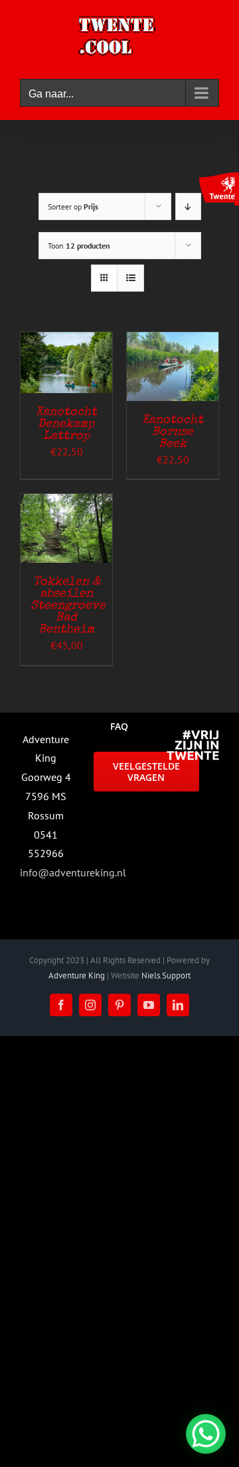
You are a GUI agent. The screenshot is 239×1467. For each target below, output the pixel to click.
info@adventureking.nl (73, 872)
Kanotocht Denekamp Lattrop (66, 424)
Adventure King (76, 975)
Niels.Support (166, 975)
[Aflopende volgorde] (188, 206)
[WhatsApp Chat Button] (206, 1434)
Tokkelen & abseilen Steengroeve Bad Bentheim (68, 606)
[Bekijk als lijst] (130, 278)
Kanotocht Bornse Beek (172, 432)
